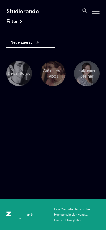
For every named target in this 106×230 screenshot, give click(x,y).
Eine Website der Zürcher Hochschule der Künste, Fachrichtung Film (72, 214)
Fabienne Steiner (86, 73)
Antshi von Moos (53, 73)
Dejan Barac (19, 73)
